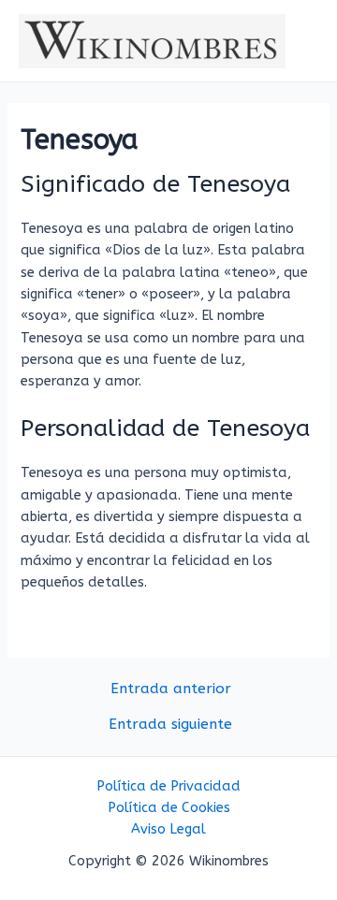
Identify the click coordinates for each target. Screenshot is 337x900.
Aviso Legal (168, 829)
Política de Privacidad (168, 786)
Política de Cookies (169, 808)
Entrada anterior (170, 689)
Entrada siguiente (170, 725)
